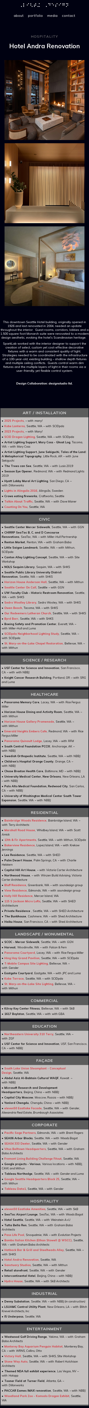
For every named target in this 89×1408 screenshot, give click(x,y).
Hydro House (13, 1281)
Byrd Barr (11, 618)
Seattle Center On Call (20, 587)
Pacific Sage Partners (20, 1132)
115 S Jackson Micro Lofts (22, 901)
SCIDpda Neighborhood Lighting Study (31, 633)
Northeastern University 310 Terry (28, 1034)
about (19, 15)
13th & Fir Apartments (20, 840)
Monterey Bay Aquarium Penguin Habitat (33, 1346)
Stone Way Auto (15, 1361)
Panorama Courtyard (19, 952)
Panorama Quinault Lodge (23, 741)
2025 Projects (14, 420)
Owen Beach (13, 608)
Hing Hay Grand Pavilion (22, 958)
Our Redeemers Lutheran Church (27, 613)
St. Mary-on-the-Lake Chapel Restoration (33, 643)
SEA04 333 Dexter (17, 1143)
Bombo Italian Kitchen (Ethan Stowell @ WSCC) (38, 1240)
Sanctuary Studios (17, 1265)
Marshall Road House (19, 830)
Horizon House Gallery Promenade (29, 721)
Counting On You (15, 507)
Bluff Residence (15, 885)
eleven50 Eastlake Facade (23, 1108)
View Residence (15, 890)
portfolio (35, 15)
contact (68, 15)
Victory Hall (12, 1356)
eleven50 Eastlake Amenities (24, 1209)
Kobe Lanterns (14, 426)
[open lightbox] (44, 100)
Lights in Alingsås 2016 (20, 490)
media (52, 15)
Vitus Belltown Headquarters (25, 1149)
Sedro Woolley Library (20, 602)
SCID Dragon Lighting (19, 437)
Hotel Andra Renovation (21, 1259)
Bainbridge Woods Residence (25, 820)
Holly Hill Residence (18, 896)
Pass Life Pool (14, 1235)
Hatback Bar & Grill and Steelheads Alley (34, 1250)
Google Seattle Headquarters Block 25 (31, 1179)
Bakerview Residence (19, 845)
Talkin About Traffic (18, 501)
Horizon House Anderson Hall (25, 582)
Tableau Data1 (15, 1188)
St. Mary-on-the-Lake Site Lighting (28, 984)
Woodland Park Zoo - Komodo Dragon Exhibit (36, 1396)
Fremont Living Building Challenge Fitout (33, 1158)
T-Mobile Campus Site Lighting (26, 963)
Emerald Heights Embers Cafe (25, 731)
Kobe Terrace (14, 978)
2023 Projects (14, 431)
